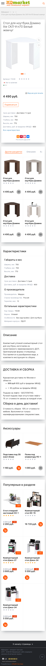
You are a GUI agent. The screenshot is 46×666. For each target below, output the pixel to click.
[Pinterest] (21, 136)
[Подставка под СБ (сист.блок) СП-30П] (12, 443)
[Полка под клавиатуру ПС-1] (34, 443)
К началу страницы (22, 644)
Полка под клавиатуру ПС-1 (33, 455)
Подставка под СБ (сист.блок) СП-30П (12, 456)
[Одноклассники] (18, 136)
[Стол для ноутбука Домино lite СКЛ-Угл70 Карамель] (34, 210)
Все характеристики (11, 130)
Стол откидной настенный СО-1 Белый (11, 513)
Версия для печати (35, 93)
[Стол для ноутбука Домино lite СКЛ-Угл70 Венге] (12, 210)
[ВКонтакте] (28, 136)
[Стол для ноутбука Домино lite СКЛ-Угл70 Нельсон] (34, 167)
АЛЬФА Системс (17, 664)
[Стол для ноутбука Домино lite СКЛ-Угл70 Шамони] (12, 167)
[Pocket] (24, 136)
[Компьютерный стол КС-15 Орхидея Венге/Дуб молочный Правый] (34, 499)
